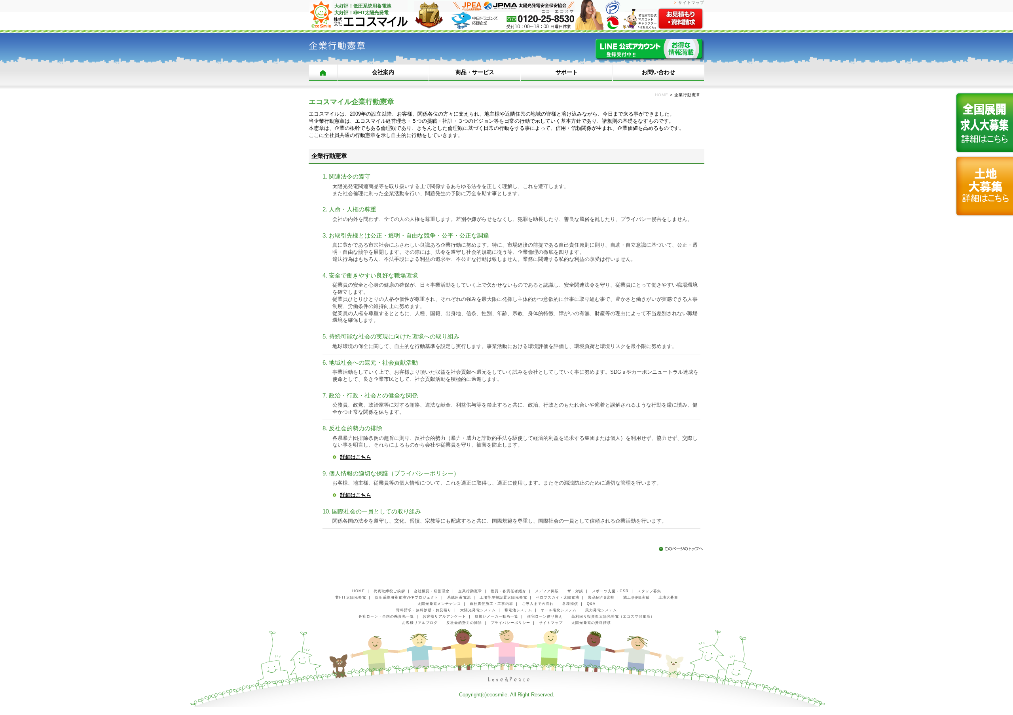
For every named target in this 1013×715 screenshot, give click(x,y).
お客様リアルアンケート (444, 616)
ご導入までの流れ (538, 604)
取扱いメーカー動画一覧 (496, 616)
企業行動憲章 (470, 591)
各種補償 (570, 604)
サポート (567, 72)
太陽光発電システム (478, 610)
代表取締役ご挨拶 (389, 591)
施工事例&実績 (636, 597)
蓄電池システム (518, 610)
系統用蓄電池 (459, 597)
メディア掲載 (547, 591)
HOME (323, 73)
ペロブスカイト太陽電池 (557, 597)
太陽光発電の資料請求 (591, 623)
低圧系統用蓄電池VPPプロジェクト (406, 597)
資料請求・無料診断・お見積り (423, 610)
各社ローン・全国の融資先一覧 (386, 616)
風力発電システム (601, 610)
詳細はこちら (355, 457)
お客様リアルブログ (420, 623)
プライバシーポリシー (510, 623)
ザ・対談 (575, 591)
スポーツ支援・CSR (610, 591)
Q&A (591, 604)
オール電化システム (559, 610)
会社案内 (383, 72)
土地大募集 (668, 597)
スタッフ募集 (649, 591)
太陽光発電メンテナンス (439, 604)
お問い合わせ (658, 72)
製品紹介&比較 (601, 597)
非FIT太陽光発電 (350, 597)
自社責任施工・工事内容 (491, 604)
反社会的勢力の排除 (464, 623)
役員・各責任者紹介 (508, 591)
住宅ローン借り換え (545, 616)
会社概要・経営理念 (432, 591)
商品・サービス (474, 72)
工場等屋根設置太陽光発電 (503, 597)
